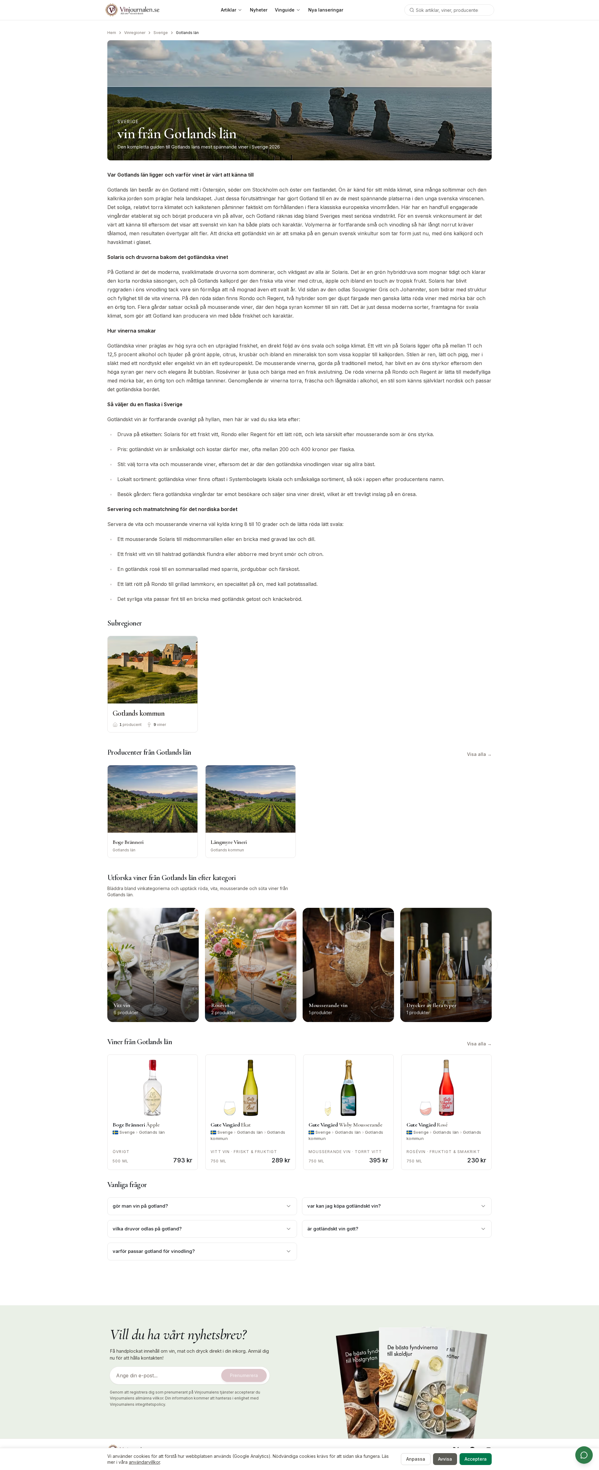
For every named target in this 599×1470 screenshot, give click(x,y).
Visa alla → (479, 754)
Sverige (160, 32)
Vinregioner (134, 32)
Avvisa (445, 1459)
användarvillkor (144, 1462)
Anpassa (415, 1459)
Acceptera (476, 1459)
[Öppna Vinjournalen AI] (584, 1455)
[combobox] (449, 10)
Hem (111, 32)
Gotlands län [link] (187, 32)
